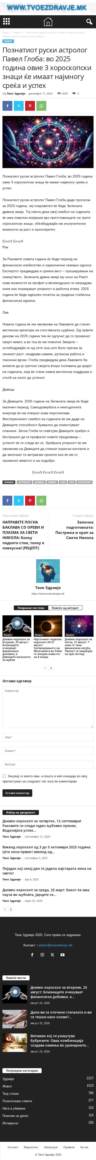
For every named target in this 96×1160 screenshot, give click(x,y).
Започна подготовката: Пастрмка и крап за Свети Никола (74, 530)
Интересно (10, 1123)
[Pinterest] (30, 106)
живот (52, 482)
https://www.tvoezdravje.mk (48, 593)
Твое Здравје (16, 93)
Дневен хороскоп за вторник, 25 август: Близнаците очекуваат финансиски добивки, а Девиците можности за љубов (16, 649)
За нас (84, 1147)
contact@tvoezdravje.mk (55, 945)
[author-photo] (48, 571)
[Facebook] (7, 106)
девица (39, 482)
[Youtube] (63, 955)
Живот (17, 32)
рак (71, 482)
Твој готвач (10, 1094)
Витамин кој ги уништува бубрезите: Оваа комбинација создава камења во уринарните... (60, 1040)
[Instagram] (43, 955)
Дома (5, 32)
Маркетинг (31, 1147)
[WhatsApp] (41, 106)
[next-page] (50, 668)
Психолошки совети (17, 1101)
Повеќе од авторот (65, 608)
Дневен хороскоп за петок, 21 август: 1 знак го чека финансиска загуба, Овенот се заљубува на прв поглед (78, 646)
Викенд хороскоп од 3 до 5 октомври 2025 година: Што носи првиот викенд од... (46, 849)
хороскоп (84, 482)
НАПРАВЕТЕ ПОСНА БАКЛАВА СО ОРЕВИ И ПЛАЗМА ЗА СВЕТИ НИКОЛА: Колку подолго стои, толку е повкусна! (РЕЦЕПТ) (23, 535)
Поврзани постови (31, 608)
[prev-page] (45, 668)
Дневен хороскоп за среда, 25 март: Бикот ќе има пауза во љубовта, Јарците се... (45, 892)
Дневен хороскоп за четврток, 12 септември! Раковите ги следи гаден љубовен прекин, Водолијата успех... (41, 826)
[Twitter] (19, 106)
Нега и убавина (13, 1108)
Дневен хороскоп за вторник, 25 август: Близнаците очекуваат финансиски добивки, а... (59, 992)
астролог (24, 482)
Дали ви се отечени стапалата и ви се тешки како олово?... (61, 1014)
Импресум (51, 1147)
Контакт (13, 1147)
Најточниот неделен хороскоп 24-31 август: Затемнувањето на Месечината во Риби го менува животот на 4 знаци (48, 648)
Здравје (8, 1079)
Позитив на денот (15, 1116)
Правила (69, 1147)
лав (63, 482)
